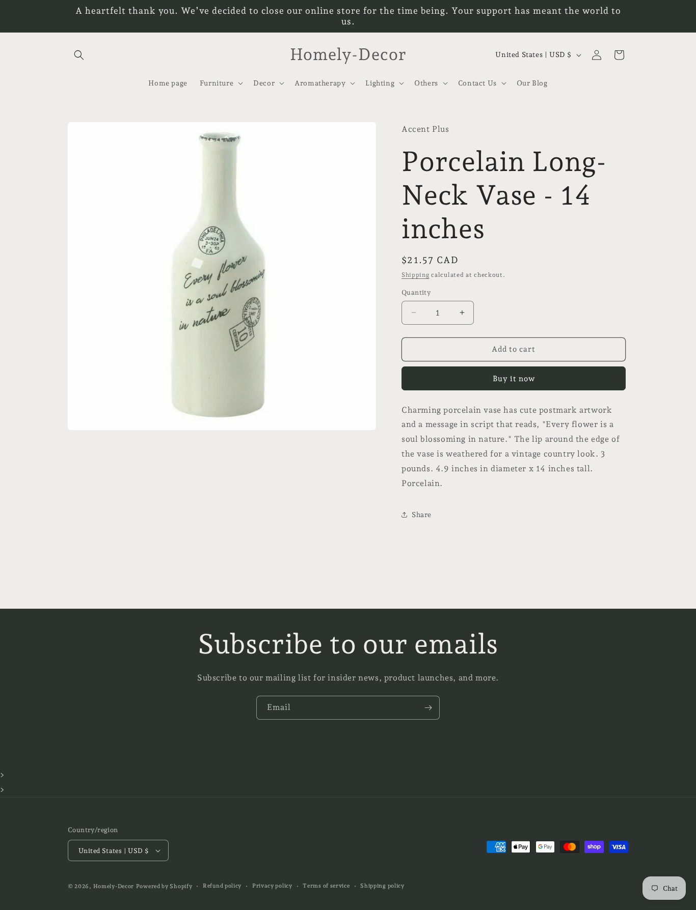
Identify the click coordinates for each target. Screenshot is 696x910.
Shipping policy (382, 886)
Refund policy (222, 886)
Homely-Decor (113, 886)
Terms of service (326, 886)
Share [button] (422, 514)
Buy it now (514, 378)
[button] (79, 55)
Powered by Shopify (164, 886)
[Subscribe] (428, 708)
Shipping (415, 274)
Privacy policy (272, 886)
